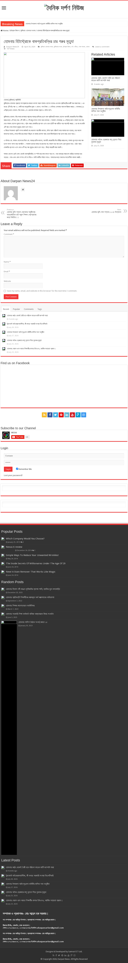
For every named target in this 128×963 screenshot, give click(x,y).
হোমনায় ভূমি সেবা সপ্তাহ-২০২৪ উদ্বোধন (106, 211)
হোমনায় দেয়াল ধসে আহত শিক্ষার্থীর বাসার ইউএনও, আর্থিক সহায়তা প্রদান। (31, 348)
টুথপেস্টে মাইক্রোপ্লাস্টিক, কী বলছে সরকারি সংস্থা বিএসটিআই (27, 324)
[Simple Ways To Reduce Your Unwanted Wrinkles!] (2, 555)
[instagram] (83, 414)
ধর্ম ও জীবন (74, 47)
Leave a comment (102, 47)
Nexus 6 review (14, 546)
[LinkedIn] (66, 414)
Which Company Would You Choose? (25, 538)
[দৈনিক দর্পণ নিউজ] (64, 7)
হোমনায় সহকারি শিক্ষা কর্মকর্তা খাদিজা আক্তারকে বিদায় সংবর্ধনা (30, 613)
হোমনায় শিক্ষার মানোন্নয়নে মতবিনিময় (20, 605)
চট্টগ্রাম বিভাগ (14, 30)
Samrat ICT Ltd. (75, 951)
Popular (16, 309)
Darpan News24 (12, 47)
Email (7, 271)
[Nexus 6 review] (2, 547)
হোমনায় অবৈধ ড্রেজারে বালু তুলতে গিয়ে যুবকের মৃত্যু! (106, 140)
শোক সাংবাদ (82, 47)
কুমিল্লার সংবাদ (58, 47)
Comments (29, 309)
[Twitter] (55, 414)
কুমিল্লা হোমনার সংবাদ (28, 30)
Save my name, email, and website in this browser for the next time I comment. (42, 291)
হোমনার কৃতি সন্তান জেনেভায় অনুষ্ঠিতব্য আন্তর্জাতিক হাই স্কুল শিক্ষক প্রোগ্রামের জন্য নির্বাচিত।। (21, 214)
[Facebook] (49, 414)
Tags (39, 309)
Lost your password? (13, 475)
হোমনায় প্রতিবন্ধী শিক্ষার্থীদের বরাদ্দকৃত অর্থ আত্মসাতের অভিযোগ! (30, 597)
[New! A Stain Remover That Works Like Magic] (2, 571)
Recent (6, 309)
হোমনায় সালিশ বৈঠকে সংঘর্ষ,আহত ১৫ (32, 622)
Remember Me (25, 469)
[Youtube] (72, 414)
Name (7, 262)
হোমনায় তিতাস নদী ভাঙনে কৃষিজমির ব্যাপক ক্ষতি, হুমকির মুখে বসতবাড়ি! (33, 589)
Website (7, 281)
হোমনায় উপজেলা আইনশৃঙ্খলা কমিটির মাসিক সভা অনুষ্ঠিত (44, 23)
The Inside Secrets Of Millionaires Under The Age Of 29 (35, 563)
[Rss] (44, 414)
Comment (9, 234)
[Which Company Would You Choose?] (2, 538)
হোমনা (87, 47)
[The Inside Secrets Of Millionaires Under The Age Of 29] (2, 563)
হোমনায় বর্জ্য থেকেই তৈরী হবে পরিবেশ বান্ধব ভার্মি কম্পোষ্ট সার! (105, 79)
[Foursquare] (78, 414)
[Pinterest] (61, 414)
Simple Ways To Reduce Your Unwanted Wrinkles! (32, 555)
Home (5, 30)
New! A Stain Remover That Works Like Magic (30, 571)
